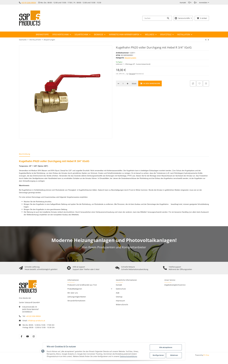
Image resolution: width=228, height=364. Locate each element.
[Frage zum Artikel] (206, 83)
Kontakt (183, 2)
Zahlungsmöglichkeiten (76, 297)
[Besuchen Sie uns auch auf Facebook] (21, 336)
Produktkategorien (74, 289)
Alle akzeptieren (165, 347)
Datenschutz (121, 289)
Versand (132, 74)
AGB (117, 293)
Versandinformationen (76, 300)
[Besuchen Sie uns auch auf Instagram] (33, 336)
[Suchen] (169, 18)
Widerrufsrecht (122, 304)
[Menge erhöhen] (127, 83)
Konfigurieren (158, 355)
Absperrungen (130, 58)
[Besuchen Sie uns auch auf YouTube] (27, 336)
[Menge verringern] (118, 83)
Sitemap (119, 297)
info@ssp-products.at (36, 320)
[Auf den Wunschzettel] (199, 83)
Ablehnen (174, 355)
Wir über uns (72, 293)
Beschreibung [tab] (24, 154)
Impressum (120, 300)
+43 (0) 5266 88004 (28, 2)
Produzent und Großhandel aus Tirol (82, 285)
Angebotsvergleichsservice (174, 285)
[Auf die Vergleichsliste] (193, 83)
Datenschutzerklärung (128, 356)
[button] (189, 3)
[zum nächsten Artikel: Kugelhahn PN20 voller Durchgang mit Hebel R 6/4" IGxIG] (208, 40)
